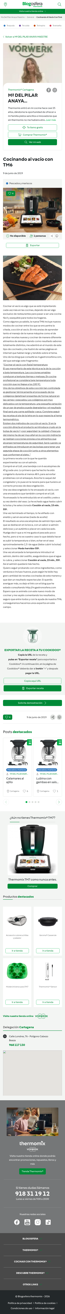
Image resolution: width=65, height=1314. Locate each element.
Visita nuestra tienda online (31, 11)
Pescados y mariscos (16, 770)
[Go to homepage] (32, 4)
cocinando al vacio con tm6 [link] (49, 17)
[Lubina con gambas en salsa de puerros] (47, 754)
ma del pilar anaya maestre (12, 17)
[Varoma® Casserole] (48, 919)
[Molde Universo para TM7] (17, 971)
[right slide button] (59, 802)
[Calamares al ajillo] (17, 754)
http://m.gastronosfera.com (41, 587)
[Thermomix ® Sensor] (48, 971)
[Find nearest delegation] (5, 4)
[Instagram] (37, 1222)
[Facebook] (16, 1222)
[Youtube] (27, 1222)
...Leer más (50, 119)
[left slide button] (6, 802)
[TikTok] (48, 1222)
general (30, 17)
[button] (59, 4)
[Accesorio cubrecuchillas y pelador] (17, 919)
